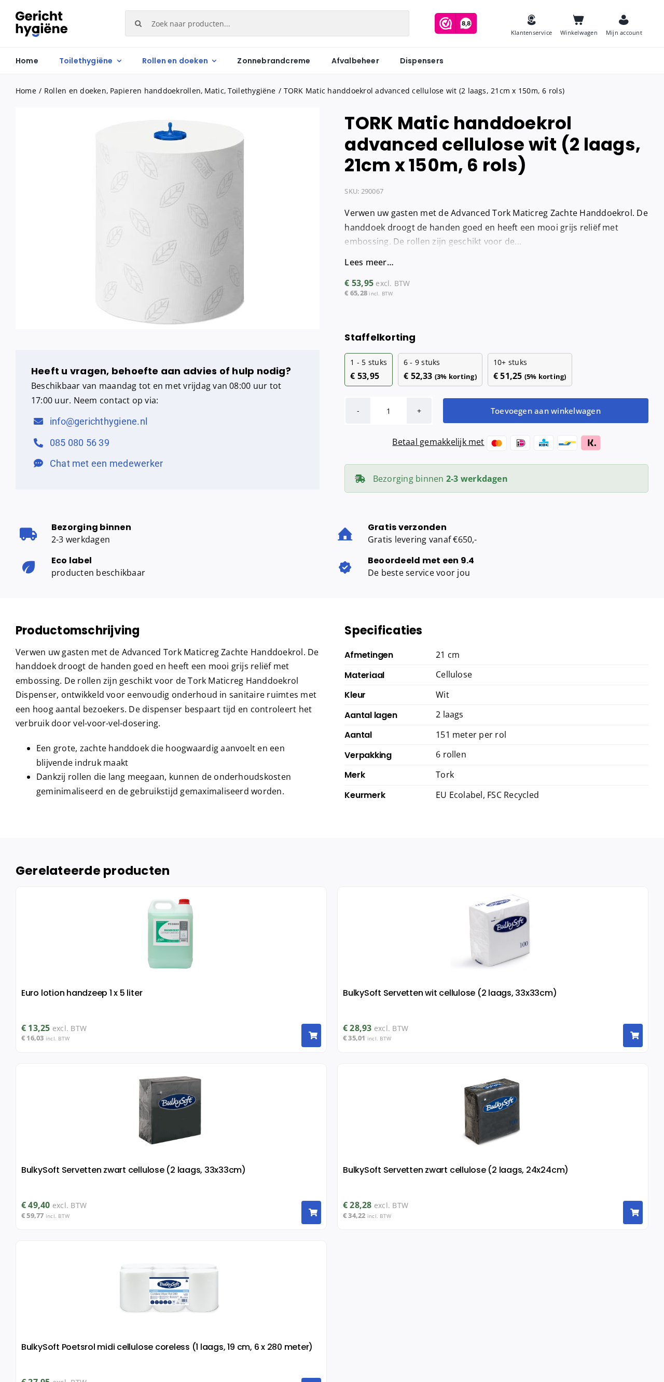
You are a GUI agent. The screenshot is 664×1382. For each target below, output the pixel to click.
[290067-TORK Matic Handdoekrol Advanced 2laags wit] (167, 218)
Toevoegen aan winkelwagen (546, 410)
